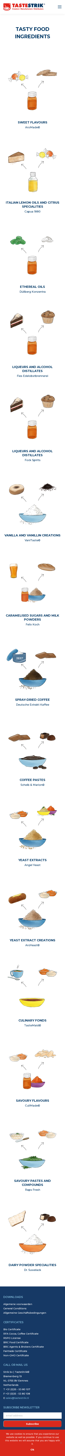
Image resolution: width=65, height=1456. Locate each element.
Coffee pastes (32, 780)
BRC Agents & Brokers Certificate (23, 1346)
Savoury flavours (32, 1101)
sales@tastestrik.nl (17, 1398)
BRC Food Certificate (15, 1342)
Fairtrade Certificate (15, 1351)
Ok (32, 1449)
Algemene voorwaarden (17, 1304)
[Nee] (60, 1442)
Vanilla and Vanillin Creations (32, 535)
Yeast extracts (32, 860)
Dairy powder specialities (32, 1265)
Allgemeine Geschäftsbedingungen (24, 1312)
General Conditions (14, 1308)
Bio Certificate (11, 1329)
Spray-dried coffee (32, 700)
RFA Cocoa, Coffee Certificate (20, 1333)
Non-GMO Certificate (16, 1355)
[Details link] (32, 88)
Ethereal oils (32, 287)
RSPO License (12, 1338)
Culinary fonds (32, 1020)
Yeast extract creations (32, 940)
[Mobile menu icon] (60, 7)
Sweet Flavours (32, 122)
